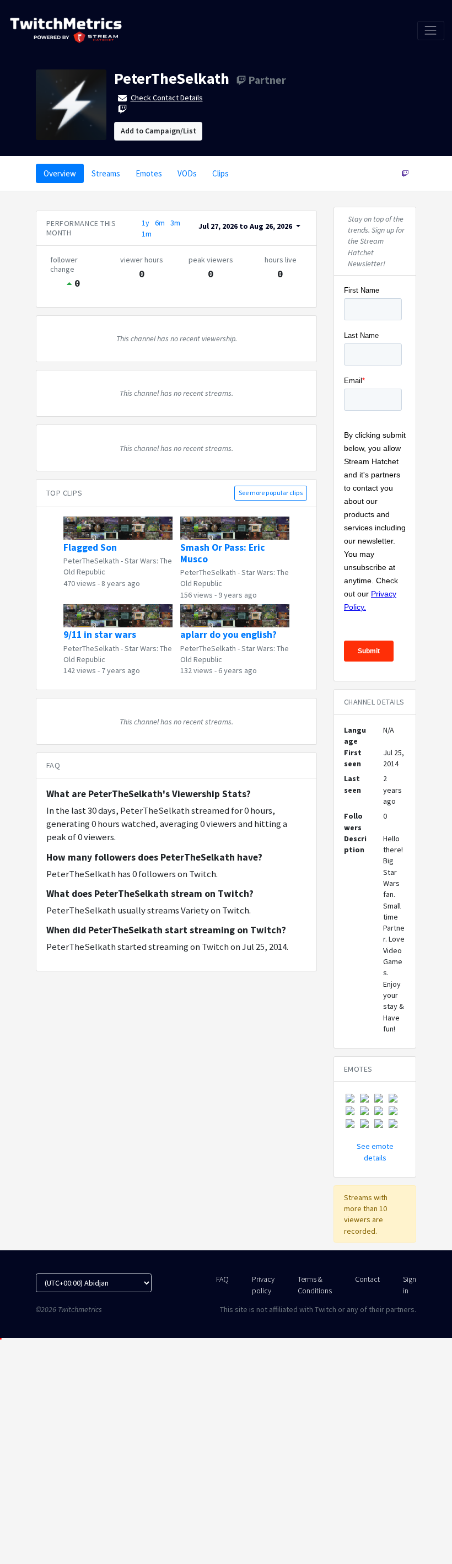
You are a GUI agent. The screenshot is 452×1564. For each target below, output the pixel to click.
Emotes (149, 173)
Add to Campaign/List (158, 131)
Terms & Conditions (315, 1284)
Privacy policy (263, 1284)
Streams (106, 173)
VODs (187, 173)
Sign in (409, 1284)
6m (160, 223)
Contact (367, 1279)
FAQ (222, 1279)
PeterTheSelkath (171, 78)
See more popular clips (271, 492)
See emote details (375, 1152)
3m (175, 223)
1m (147, 234)
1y (145, 223)
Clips (220, 173)
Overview (60, 173)
